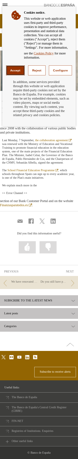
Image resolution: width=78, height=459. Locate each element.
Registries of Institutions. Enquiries (32, 430)
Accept (15, 70)
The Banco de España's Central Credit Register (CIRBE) (39, 409)
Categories (10, 326)
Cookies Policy (44, 53)
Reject (37, 70)
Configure (60, 70)
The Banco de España (24, 397)
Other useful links (22, 441)
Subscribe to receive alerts (55, 371)
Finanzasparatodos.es (16, 205)
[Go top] (70, 345)
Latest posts (11, 313)
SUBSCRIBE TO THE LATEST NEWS (28, 300)
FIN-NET (17, 421)
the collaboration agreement (53, 140)
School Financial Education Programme (32, 170)
